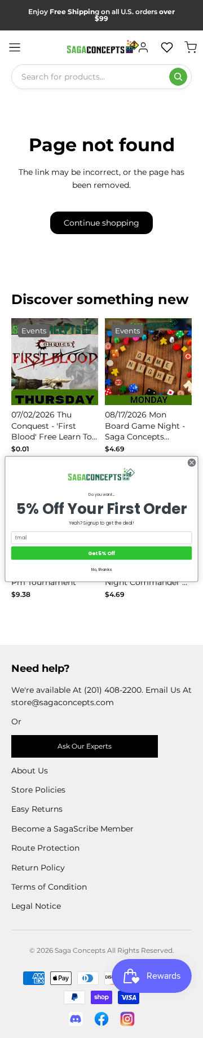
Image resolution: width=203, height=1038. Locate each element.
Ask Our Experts (85, 746)
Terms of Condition (49, 887)
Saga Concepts (80, 950)
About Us (29, 771)
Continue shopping (101, 223)
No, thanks (101, 569)
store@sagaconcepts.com (62, 702)
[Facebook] (101, 1019)
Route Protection (45, 848)
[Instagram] (127, 1019)
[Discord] (75, 1019)
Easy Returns (37, 809)
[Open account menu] (143, 47)
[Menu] (14, 47)
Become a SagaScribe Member (72, 829)
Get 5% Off (101, 552)
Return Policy (38, 868)
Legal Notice (36, 906)
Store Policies (38, 790)
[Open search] (178, 77)
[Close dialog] (191, 462)
